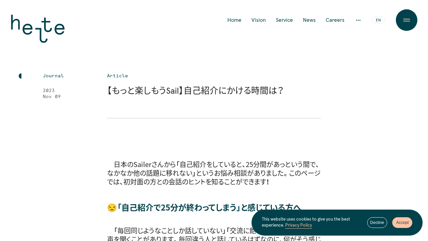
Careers (335, 20)
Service (284, 20)
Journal (53, 76)
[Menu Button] (406, 20)
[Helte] (37, 33)
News (309, 20)
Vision (258, 20)
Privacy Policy (298, 225)
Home (234, 20)
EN (378, 20)
